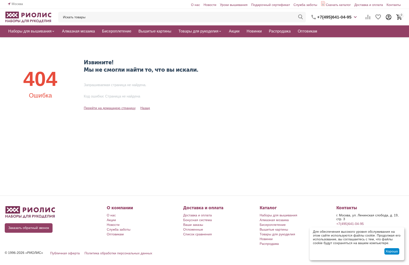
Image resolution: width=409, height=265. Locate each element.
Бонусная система (197, 220)
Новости (210, 5)
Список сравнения (197, 234)
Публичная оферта (65, 253)
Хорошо (392, 251)
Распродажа (269, 244)
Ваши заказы (193, 225)
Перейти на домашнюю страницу (110, 108)
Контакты (394, 5)
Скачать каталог (338, 5)
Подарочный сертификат (270, 5)
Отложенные (193, 229)
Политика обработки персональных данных (118, 253)
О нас (195, 5)
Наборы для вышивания (278, 215)
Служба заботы (305, 5)
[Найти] (300, 17)
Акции (111, 220)
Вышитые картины (274, 229)
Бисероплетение (273, 225)
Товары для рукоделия (277, 234)
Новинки (266, 239)
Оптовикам (115, 234)
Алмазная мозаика (274, 220)
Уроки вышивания (234, 5)
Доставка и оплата (368, 5)
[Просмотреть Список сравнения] (368, 17)
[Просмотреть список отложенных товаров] (378, 17)
